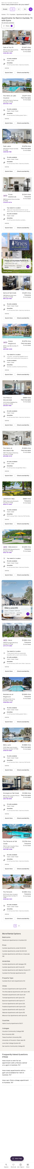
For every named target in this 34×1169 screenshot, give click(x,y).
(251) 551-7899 (7, 405)
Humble (12, 14)
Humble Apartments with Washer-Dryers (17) (16, 970)
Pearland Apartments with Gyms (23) (14, 1006)
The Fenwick (7, 892)
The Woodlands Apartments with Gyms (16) (16, 991)
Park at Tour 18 (8, 47)
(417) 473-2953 (7, 645)
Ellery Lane (7, 745)
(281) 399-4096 (7, 849)
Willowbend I (12, 547)
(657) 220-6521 (7, 298)
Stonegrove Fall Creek (11, 793)
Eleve (10, 640)
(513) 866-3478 (7, 456)
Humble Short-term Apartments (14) (13, 981)
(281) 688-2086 (7, 349)
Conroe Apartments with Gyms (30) (13, 1003)
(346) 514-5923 (7, 750)
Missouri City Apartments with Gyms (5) (14, 1015)
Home (3, 14)
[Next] (30, 9)
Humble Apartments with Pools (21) (13, 967)
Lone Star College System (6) (11, 1043)
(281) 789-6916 (7, 798)
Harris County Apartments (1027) (12, 1023)
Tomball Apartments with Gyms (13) (13, 997)
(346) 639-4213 (7, 702)
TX (7, 14)
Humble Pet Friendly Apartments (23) (14, 973)
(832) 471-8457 (7, 504)
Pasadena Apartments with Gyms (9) (13, 994)
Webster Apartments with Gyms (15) (13, 1012)
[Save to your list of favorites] (28, 33)
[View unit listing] (27, 266)
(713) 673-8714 (7, 202)
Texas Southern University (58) (11, 1037)
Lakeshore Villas (9, 499)
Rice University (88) (8, 1034)
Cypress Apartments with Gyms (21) (13, 1009)
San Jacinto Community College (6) (13, 1046)
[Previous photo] (3, 37)
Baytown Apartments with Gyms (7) (13, 1000)
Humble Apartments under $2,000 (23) (14, 951)
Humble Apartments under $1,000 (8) (14, 948)
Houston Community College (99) (13, 1031)
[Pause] (29, 235)
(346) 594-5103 (7, 899)
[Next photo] (30, 37)
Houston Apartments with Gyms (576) (14, 989)
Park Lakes (7, 146)
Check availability (23, 72)
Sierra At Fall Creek (9, 293)
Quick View (9, 72)
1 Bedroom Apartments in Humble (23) (14, 940)
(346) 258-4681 (7, 53)
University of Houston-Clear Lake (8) (13, 1040)
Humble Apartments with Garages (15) (14, 964)
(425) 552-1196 (7, 151)
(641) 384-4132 (7, 103)
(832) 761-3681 (7, 552)
